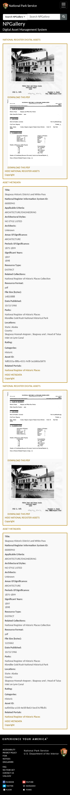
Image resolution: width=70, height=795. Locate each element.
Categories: (11, 348)
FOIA (5, 756)
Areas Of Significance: (16, 235)
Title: (7, 190)
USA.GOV (7, 776)
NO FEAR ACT (9, 770)
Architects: (10, 226)
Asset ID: (9, 357)
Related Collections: (15, 274)
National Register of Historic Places (22, 370)
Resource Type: (13, 265)
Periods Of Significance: (17, 244)
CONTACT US (8, 773)
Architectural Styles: (15, 217)
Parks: (8, 310)
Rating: (8, 342)
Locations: (10, 322)
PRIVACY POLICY (10, 753)
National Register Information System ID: (26, 199)
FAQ (4, 767)
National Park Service (36, 750)
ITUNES (28, 790)
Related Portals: (13, 366)
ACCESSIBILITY (9, 750)
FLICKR (9, 790)
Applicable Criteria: (15, 208)
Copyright (10, 175)
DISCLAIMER (8, 762)
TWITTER (9, 786)
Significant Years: (14, 252)
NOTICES (6, 759)
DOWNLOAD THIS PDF (19, 97)
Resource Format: (14, 283)
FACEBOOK (9, 782)
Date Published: (13, 301)
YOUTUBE (29, 782)
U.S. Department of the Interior (41, 754)
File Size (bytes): (13, 292)
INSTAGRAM (30, 786)
